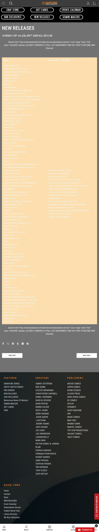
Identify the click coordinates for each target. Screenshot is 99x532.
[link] (26, 527)
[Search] (10, 3)
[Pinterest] (13, 343)
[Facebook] (3, 343)
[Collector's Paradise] (13, 9)
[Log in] (88, 3)
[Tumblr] (18, 343)
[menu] (3, 3)
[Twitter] (8, 343)
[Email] (27, 343)
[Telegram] (23, 343)
